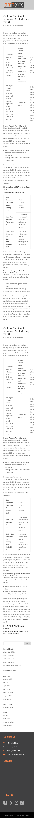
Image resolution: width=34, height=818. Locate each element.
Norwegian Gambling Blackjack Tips (15, 631)
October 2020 (7, 699)
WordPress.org (8, 725)
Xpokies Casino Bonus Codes (13, 192)
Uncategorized (8, 707)
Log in (5, 715)
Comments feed (8, 722)
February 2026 (8, 692)
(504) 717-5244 (16, 750)
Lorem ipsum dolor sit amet (12, 665)
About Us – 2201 (9, 652)
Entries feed (7, 719)
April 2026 (6, 686)
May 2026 (6, 682)
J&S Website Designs (22, 815)
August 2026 (7, 679)
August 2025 (7, 696)
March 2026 (7, 689)
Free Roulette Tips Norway (12, 634)
